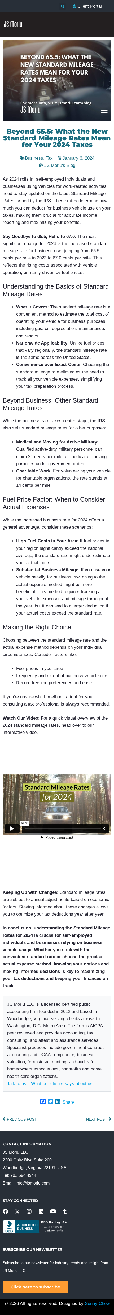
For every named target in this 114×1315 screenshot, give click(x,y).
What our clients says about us (62, 1083)
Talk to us (16, 1083)
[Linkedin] (41, 1211)
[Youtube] (53, 1211)
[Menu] (104, 112)
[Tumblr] (65, 1211)
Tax (49, 158)
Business (34, 158)
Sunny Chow (97, 1303)
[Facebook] (5, 1211)
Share (68, 1102)
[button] (62, 6)
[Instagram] (29, 1211)
